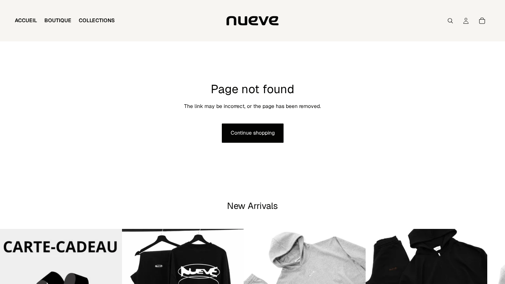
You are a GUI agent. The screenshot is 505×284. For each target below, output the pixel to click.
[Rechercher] (450, 21)
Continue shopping (253, 132)
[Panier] (482, 21)
